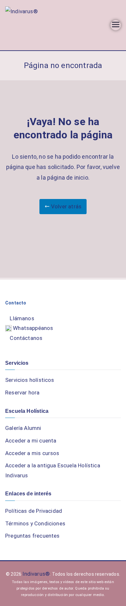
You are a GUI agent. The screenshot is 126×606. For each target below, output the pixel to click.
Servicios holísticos (29, 380)
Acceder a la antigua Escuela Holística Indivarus (52, 470)
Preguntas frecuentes (32, 535)
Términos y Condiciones (35, 523)
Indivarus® (36, 574)
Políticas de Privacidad (33, 511)
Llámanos (22, 318)
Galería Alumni (23, 428)
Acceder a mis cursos (32, 453)
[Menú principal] (115, 25)
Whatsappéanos (32, 328)
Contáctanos (26, 338)
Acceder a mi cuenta (30, 440)
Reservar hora (22, 392)
